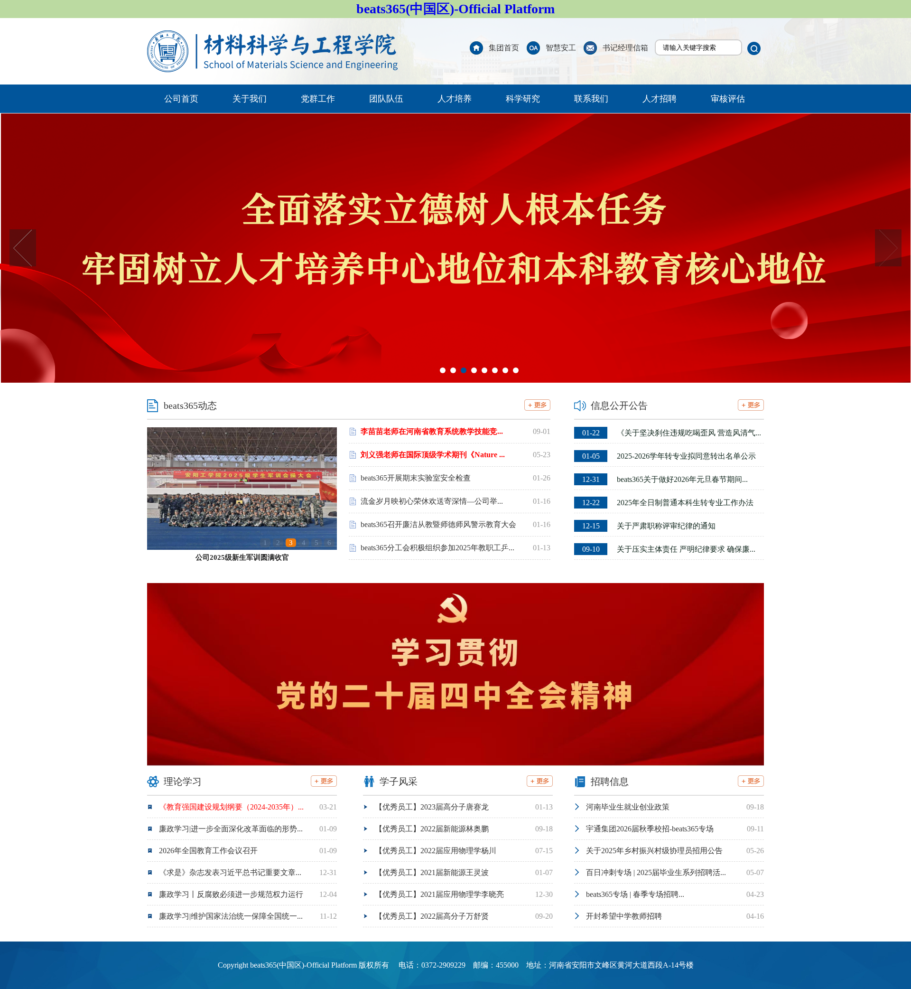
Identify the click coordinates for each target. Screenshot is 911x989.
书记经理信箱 (625, 48)
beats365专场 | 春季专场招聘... (635, 894)
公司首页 (181, 99)
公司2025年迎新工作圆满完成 (242, 557)
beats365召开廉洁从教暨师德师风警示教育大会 (438, 524)
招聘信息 (610, 781)
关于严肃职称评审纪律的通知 (649, 526)
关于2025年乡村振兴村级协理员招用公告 (654, 851)
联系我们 (591, 99)
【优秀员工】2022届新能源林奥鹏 (432, 829)
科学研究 (523, 99)
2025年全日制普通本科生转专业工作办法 (667, 503)
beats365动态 (190, 405)
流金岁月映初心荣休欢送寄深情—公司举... (432, 501)
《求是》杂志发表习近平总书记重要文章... (230, 872)
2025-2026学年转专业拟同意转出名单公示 (669, 456)
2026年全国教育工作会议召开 (208, 851)
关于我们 (249, 99)
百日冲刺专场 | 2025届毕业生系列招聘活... (656, 872)
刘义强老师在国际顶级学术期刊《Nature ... (433, 455)
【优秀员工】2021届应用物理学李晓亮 (439, 894)
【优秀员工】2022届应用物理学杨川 (435, 851)
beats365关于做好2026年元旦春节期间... (665, 479)
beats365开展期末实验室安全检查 (416, 478)
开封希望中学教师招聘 (624, 916)
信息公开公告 (619, 405)
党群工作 (318, 99)
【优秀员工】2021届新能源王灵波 (432, 872)
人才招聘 (659, 99)
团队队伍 (386, 99)
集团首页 (504, 48)
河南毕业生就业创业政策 (627, 807)
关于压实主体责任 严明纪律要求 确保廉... (668, 549)
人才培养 (454, 99)
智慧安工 (561, 48)
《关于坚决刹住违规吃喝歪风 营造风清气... (671, 433)
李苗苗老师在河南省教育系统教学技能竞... (432, 431)
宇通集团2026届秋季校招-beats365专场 (650, 829)
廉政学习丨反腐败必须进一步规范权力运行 (231, 894)
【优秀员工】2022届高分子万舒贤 (432, 916)
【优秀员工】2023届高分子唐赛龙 (432, 807)
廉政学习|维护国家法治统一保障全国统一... (231, 916)
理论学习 (183, 781)
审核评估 (728, 99)
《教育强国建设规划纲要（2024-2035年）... (231, 807)
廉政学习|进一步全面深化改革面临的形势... (231, 829)
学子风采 (399, 781)
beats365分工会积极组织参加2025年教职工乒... (437, 548)
